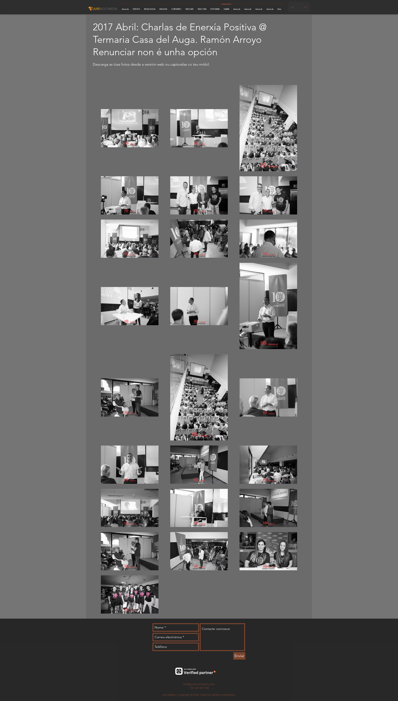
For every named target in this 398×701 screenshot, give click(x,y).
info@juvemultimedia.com (199, 684)
